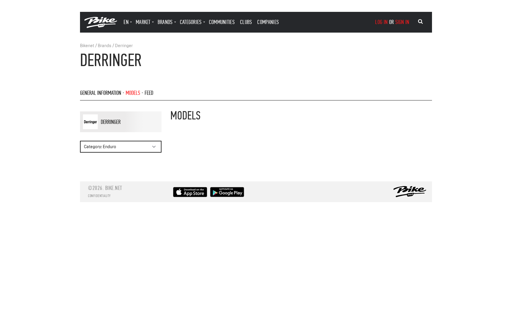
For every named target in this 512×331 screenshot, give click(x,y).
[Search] (420, 21)
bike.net (113, 188)
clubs (246, 22)
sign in (402, 22)
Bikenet (87, 45)
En (126, 22)
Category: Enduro (100, 146)
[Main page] (100, 26)
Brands (104, 45)
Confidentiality (99, 196)
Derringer (124, 45)
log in (381, 22)
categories (191, 22)
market (143, 22)
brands (165, 22)
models (133, 92)
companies (268, 22)
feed (149, 92)
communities (222, 22)
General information (100, 92)
